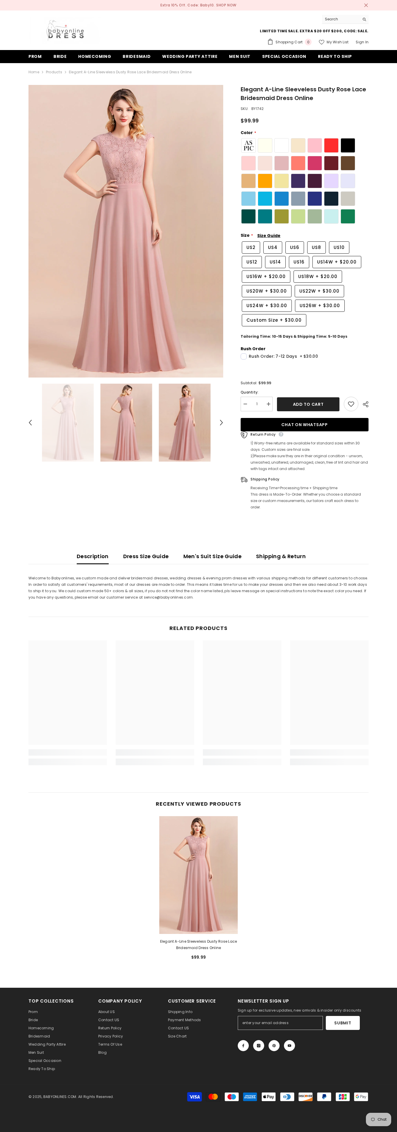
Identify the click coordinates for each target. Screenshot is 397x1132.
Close (366, 5)
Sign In (362, 42)
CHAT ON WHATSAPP (304, 425)
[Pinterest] (274, 1045)
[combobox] (341, 19)
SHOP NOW (226, 5)
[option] (125, 231)
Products (54, 72)
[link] (67, 752)
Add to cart (308, 404)
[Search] (345, 19)
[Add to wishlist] (351, 404)
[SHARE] (363, 404)
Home (33, 72)
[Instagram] (258, 1045)
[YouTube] (289, 1045)
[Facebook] (243, 1045)
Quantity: (249, 392)
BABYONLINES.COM (59, 1096)
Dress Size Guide (146, 556)
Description (93, 556)
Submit (342, 1023)
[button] (30, 422)
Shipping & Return (281, 556)
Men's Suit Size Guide (212, 556)
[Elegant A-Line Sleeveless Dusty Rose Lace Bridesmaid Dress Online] (198, 875)
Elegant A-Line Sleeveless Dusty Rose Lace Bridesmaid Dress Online (198, 944)
